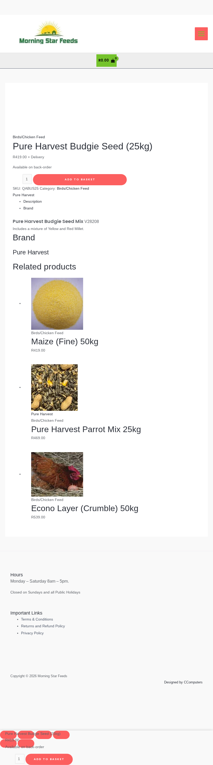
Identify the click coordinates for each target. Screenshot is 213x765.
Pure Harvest (23, 195)
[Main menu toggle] (201, 34)
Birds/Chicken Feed (29, 137)
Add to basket (80, 179)
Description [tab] (32, 201)
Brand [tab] (28, 208)
